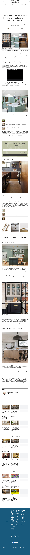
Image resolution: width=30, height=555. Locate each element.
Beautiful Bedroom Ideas (17, 515)
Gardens (9, 4)
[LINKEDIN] (8, 393)
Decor (13, 4)
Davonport (25, 321)
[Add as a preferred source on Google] (15, 542)
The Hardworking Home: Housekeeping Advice (13, 525)
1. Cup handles (9, 50)
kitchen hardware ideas (13, 60)
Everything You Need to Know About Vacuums (22, 517)
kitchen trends (7, 59)
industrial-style (4, 316)
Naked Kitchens (20, 135)
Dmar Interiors (20, 201)
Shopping (21, 4)
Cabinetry (3, 389)
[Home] (2, 4)
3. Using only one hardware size (23, 50)
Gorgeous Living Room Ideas (17, 512)
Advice (22, 28)
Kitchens (17, 4)
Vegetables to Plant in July (18, 6)
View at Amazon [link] (6, 237)
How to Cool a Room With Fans (8, 6)
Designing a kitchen (4, 83)
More (26, 4)
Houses (5, 4)
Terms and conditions (14, 547)
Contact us (3, 547)
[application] (15, 74)
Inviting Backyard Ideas (17, 524)
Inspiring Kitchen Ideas (17, 518)
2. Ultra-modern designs (15, 50)
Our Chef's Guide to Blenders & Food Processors (22, 526)
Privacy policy (22, 547)
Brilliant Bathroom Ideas (17, 521)
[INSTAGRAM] (7, 393)
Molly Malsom (12, 28)
